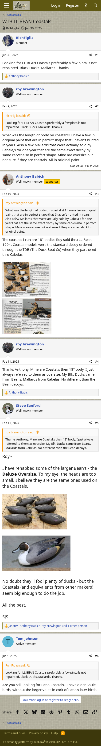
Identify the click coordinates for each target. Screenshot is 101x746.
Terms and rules (14, 733)
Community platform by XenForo (40, 742)
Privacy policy (38, 733)
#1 (97, 55)
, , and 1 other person (48, 626)
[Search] (95, 5)
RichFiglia (12, 28)
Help (54, 733)
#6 (97, 656)
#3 (97, 194)
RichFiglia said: (15, 115)
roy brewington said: (19, 203)
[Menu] (6, 5)
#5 (97, 423)
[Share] (90, 55)
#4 (97, 362)
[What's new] (86, 5)
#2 (97, 106)
